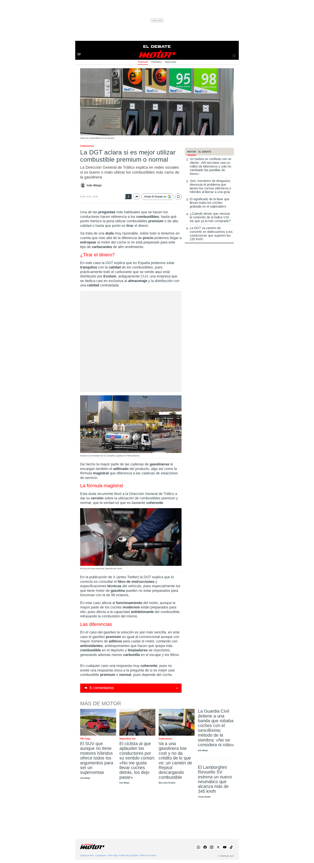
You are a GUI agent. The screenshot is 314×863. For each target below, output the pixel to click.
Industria (170, 62)
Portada (143, 62)
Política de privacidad (128, 855)
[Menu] (78, 48)
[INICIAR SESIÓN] (234, 56)
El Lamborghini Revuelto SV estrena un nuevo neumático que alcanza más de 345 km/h (215, 779)
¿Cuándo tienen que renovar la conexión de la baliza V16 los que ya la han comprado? (210, 217)
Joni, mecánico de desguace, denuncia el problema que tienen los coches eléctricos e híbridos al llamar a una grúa (210, 186)
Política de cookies (148, 855)
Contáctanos (101, 855)
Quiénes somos (87, 855)
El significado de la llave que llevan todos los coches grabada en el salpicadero (209, 202)
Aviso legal (113, 855)
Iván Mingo (94, 185)
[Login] (234, 56)
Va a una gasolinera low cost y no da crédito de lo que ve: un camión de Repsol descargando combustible (175, 760)
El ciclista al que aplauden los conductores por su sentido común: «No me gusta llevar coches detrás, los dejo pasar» (137, 760)
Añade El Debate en (155, 196)
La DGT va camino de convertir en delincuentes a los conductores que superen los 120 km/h (211, 233)
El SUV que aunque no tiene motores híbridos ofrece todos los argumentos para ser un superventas (96, 758)
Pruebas (156, 62)
